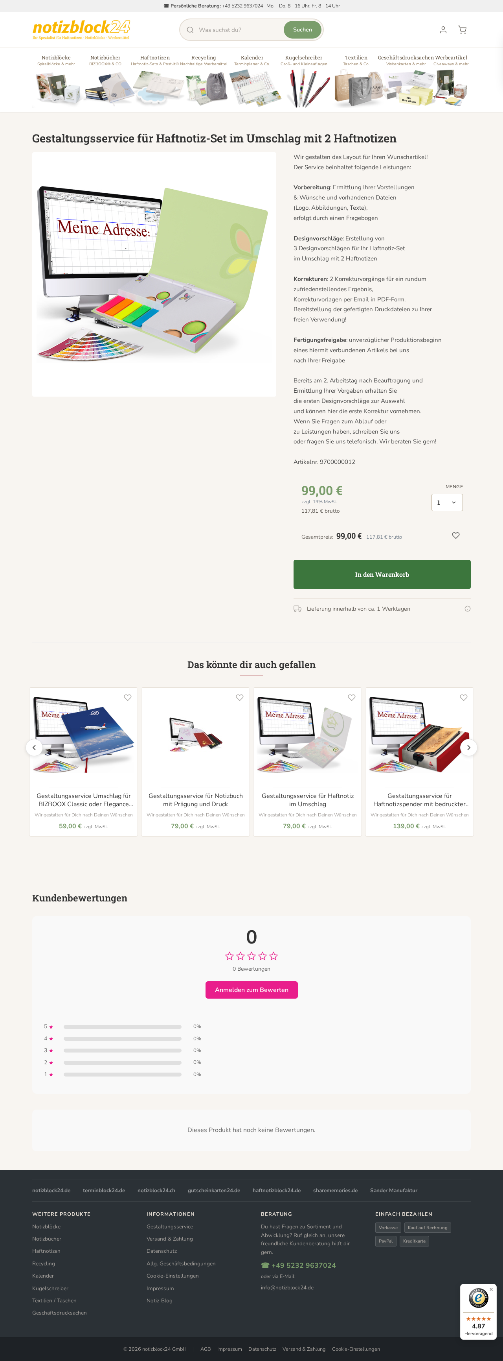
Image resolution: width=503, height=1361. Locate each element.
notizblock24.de (51, 1190)
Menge (454, 487)
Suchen (302, 29)
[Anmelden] (443, 30)
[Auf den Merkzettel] (128, 698)
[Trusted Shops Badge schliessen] (491, 1289)
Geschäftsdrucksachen (59, 1313)
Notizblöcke (46, 1226)
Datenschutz (162, 1251)
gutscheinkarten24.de (214, 1190)
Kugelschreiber (50, 1288)
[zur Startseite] (81, 30)
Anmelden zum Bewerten (251, 990)
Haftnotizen (46, 1251)
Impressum (160, 1288)
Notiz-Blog (160, 1300)
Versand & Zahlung (170, 1239)
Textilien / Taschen (54, 1300)
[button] (56, 83)
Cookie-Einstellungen (173, 1276)
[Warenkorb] (462, 30)
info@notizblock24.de (287, 1287)
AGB (205, 1349)
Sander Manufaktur (393, 1190)
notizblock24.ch (156, 1190)
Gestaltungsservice (170, 1226)
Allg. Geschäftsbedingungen (181, 1263)
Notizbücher (46, 1239)
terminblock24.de (104, 1190)
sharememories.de (335, 1190)
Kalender (43, 1276)
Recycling (43, 1263)
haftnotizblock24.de (277, 1190)
